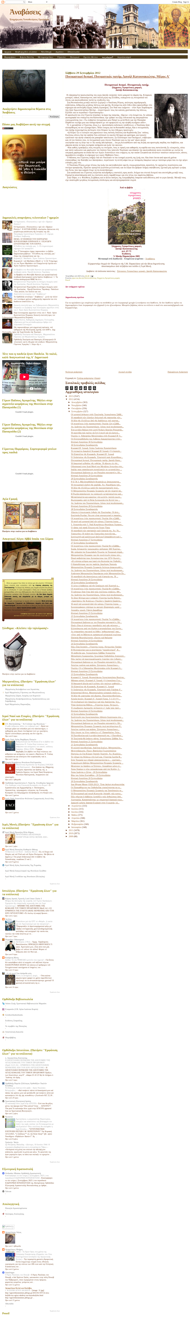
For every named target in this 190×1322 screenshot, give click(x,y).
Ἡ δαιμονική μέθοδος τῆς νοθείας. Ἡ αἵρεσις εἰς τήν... (95, 463)
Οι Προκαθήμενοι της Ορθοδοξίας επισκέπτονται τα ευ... (96, 787)
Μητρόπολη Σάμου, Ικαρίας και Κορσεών (22, 696)
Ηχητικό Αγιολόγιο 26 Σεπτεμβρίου (87, 579)
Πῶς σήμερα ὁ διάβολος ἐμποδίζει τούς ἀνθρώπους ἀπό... (96, 796)
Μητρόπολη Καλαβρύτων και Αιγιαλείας (22, 689)
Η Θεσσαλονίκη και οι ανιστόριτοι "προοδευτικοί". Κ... (95, 650)
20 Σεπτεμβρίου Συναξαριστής (84, 781)
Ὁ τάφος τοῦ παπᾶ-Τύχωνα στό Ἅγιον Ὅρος (90, 527)
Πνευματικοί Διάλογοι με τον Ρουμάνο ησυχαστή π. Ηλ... (96, 472)
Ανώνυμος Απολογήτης (14, 1214)
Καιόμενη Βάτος (12, 958)
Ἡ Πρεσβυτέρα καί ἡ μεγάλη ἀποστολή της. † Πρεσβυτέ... (97, 735)
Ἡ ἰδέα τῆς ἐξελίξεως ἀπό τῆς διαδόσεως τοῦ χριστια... (95, 420)
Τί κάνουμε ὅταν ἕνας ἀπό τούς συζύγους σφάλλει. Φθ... (96, 592)
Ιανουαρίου (76, 827)
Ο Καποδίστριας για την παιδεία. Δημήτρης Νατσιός (94, 564)
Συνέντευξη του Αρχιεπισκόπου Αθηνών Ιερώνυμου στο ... (97, 717)
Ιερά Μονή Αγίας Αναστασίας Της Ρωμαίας (23, 865)
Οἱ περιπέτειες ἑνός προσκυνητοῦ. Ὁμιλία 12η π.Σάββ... (96, 423)
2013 (71, 396)
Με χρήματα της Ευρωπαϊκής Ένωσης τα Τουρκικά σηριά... (97, 552)
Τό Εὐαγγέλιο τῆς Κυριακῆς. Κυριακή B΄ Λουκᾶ (92, 454)
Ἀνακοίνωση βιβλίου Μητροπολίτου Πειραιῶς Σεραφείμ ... (97, 763)
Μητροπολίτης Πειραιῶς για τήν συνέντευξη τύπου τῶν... (96, 555)
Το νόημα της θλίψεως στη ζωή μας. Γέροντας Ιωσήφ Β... (96, 757)
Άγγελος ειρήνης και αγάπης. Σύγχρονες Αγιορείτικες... (95, 665)
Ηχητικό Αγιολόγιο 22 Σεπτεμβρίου (87, 711)
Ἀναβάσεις (25, 12)
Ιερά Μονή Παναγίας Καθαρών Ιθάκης (21, 849)
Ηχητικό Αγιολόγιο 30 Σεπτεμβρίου (87, 442)
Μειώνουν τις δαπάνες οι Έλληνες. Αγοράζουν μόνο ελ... (96, 766)
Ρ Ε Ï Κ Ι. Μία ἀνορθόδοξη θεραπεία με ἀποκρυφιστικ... (96, 482)
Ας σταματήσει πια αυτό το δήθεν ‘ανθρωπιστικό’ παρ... (95, 631)
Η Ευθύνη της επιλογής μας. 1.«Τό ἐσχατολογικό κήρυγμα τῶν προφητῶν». (33, 247)
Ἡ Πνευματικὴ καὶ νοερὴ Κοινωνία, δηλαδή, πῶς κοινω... (96, 793)
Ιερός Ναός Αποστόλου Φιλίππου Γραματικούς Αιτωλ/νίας (29, 798)
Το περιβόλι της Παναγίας (16, 1026)
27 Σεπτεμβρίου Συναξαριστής (84, 543)
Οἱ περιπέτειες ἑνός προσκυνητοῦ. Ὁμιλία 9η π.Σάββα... (96, 546)
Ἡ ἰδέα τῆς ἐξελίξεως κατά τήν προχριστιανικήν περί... (95, 488)
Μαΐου (74, 815)
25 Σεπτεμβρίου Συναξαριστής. (84, 616)
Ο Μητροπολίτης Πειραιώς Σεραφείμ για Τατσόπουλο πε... (97, 790)
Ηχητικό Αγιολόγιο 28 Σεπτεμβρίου (87, 506)
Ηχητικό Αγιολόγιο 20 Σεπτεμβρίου (87, 778)
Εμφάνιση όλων (55, 709)
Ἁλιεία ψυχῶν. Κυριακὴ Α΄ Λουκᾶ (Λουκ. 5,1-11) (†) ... (96, 699)
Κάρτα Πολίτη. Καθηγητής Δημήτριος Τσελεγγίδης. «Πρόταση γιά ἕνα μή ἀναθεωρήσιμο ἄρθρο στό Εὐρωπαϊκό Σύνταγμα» (34, 322)
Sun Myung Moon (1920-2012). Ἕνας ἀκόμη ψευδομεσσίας (97, 784)
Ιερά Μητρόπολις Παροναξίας (17, 704)
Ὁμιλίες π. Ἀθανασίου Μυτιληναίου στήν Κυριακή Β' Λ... (96, 436)
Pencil (67, 280)
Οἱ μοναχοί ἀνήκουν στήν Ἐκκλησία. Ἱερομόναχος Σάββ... (97, 414)
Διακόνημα (9, 1272)
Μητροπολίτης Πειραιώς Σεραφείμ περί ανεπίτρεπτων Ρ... (96, 726)
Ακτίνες (8, 919)
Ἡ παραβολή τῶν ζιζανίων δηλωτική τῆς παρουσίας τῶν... (96, 417)
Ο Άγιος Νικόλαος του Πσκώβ (17, 1275)
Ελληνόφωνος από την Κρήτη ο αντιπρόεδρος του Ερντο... (97, 628)
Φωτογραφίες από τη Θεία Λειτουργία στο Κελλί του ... (95, 500)
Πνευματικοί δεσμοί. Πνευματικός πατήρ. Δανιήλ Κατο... (96, 460)
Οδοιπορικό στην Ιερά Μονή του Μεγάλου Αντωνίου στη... (97, 466)
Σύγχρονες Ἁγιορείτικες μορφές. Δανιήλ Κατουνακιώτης (142, 271)
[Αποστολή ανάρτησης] (91, 276)
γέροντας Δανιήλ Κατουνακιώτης (84, 278)
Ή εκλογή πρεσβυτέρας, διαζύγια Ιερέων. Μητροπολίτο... (96, 748)
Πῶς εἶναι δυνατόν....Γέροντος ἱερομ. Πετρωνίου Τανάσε (96, 647)
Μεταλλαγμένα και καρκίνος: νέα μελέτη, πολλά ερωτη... (96, 497)
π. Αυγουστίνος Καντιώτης (16, 1058)
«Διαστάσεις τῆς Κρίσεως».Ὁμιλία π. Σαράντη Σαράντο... (96, 601)
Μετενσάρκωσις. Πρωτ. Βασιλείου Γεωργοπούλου (93, 751)
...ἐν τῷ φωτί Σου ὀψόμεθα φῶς (18, 973)
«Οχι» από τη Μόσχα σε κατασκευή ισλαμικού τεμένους (96, 634)
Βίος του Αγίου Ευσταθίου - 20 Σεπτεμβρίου (90, 775)
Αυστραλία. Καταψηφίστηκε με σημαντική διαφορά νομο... (97, 800)
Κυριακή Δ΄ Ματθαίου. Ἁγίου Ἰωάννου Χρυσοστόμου (35, 258)
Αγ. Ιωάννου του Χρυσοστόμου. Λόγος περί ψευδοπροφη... (97, 503)
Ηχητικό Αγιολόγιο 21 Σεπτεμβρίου (87, 741)
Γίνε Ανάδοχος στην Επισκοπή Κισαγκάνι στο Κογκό (26, 785)
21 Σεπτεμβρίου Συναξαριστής (84, 744)
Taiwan (8, 1191)
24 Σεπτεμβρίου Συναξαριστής (84, 644)
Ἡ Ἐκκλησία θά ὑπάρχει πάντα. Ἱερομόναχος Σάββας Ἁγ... (97, 738)
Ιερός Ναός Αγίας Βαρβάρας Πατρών (20, 739)
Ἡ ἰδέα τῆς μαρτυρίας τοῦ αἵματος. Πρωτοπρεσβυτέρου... (96, 696)
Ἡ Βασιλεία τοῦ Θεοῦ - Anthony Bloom (21, 852)
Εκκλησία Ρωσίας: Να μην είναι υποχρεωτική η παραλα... (96, 515)
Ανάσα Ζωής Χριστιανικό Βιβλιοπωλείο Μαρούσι (25, 1003)
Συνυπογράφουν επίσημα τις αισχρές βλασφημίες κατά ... (96, 607)
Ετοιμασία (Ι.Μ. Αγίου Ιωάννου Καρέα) (21, 1009)
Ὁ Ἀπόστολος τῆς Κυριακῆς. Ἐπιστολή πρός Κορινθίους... (97, 457)
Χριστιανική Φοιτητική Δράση (18, 1101)
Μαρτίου (75, 821)
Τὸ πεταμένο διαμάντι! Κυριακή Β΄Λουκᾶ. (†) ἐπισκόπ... (96, 451)
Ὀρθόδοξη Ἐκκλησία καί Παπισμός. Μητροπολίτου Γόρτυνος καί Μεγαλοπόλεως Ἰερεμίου (34, 335)
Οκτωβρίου (76, 408)
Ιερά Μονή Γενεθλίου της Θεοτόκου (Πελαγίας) (25, 876)
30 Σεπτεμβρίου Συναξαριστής (84, 445)
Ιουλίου (75, 809)
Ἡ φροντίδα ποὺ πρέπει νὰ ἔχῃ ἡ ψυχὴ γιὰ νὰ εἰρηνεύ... (95, 433)
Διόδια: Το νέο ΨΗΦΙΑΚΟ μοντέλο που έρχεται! (25, 960)
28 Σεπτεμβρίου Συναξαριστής (84, 509)
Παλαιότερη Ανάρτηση (178, 372)
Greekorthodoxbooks (14, 1015)
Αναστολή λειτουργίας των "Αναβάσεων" (30, 294)
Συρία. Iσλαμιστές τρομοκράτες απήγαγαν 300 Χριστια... (96, 549)
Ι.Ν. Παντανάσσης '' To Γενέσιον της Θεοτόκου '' (25, 724)
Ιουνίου (75, 812)
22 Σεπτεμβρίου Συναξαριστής (84, 714)
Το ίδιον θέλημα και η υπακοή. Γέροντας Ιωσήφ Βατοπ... (96, 598)
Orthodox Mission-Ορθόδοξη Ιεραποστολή (23, 1173)
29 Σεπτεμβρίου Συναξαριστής (84, 478)
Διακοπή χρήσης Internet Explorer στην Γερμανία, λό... (95, 803)
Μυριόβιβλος (10, 1037)
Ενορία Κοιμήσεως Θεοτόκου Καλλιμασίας (23, 762)
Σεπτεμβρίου (77, 411)
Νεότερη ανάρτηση (73, 372)
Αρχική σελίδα (125, 372)
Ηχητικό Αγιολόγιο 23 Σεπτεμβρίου (87, 671)
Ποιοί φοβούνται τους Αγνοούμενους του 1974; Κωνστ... (96, 558)
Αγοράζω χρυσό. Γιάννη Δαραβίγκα (86, 610)
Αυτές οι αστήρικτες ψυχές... (28, 976)
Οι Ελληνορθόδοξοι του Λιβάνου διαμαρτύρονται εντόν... (96, 439)
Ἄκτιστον (9, 1117)
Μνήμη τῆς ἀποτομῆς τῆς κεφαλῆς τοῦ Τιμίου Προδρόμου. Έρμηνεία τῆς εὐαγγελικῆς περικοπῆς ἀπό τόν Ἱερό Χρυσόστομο (28, 903)
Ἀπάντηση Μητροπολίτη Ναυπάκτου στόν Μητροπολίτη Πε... (98, 573)
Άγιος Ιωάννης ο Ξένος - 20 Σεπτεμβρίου (89, 772)
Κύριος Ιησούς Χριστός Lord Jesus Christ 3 (23, 898)
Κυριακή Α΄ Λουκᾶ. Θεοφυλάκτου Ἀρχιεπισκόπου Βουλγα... (98, 677)
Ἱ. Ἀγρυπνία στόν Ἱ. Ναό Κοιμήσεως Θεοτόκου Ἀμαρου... (97, 524)
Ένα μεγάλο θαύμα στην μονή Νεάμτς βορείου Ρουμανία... (97, 430)
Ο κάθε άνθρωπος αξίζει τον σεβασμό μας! (22, 726)
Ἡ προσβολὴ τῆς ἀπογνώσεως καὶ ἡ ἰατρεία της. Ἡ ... (94, 576)
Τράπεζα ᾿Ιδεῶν (11, 1142)
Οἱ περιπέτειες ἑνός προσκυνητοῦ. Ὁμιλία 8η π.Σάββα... (96, 589)
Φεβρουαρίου (77, 824)
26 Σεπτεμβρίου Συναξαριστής (84, 582)
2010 (71, 833)
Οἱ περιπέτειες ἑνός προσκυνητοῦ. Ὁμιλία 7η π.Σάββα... (96, 619)
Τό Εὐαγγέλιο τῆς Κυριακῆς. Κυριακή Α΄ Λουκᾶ (92, 686)
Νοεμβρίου (76, 405)
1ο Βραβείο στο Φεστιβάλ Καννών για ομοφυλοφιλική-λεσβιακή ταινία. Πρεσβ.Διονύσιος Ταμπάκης (35, 270)
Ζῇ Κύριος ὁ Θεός (23, 942)
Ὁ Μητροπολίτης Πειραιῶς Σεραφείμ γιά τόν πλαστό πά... (96, 491)
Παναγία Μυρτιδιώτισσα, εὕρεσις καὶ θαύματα (91, 637)
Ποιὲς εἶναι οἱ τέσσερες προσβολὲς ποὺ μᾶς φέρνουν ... (95, 625)
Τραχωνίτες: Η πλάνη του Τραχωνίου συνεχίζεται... (94, 534)
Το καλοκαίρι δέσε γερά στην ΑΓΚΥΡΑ (21, 1103)
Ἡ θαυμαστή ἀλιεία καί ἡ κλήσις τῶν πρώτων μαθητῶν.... (96, 683)
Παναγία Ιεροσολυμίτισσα (16, 1208)
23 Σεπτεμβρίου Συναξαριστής (84, 674)
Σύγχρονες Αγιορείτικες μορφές (108, 278)
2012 (71, 399)
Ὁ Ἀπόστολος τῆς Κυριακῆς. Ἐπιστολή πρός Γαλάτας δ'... (96, 689)
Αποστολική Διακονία (14, 1032)
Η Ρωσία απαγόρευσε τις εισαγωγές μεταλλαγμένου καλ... (97, 494)
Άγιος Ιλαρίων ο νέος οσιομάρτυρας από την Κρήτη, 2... (95, 769)
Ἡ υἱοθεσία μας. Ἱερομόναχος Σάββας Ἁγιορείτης (93, 653)
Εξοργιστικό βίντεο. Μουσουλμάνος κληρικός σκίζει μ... (96, 693)
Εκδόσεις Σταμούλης (13, 1020)
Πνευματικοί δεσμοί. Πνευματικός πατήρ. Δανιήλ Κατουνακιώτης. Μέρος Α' (117, 76)
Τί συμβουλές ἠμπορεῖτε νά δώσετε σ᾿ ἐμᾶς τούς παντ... (96, 708)
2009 (71, 836)
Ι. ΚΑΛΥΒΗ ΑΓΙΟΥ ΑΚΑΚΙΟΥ (18, 1290)
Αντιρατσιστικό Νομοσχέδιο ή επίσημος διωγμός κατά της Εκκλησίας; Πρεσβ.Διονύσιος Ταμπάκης (35, 283)
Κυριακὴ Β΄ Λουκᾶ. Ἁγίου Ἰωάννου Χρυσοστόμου (94, 448)
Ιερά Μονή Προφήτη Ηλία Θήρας (19, 832)
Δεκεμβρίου (77, 402)
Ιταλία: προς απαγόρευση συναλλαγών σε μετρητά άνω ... (96, 469)
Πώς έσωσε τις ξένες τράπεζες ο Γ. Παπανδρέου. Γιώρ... (96, 732)
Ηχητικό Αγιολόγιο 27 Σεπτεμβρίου (87, 540)
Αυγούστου (76, 806)
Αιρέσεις (59, 51)
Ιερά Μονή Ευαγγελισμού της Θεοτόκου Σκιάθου (25, 871)
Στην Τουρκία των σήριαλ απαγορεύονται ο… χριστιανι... (96, 760)
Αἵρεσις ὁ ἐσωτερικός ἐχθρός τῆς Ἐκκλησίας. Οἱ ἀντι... (95, 512)
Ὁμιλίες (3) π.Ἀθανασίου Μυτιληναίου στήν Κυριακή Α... (96, 668)
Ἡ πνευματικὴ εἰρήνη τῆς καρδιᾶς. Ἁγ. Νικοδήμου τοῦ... (96, 485)
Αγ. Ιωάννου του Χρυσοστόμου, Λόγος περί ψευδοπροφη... (97, 427)
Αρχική (7, 51)
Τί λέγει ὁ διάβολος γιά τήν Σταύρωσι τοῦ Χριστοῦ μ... (95, 585)
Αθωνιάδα (9, 1304)
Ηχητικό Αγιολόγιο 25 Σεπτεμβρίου (87, 613)
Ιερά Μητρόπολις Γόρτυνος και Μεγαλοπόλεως (25, 692)
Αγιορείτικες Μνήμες (14, 1249)
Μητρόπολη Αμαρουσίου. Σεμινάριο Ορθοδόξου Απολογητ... (98, 656)
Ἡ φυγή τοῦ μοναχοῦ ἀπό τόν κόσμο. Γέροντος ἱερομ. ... (96, 521)
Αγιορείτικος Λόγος (13, 1232)
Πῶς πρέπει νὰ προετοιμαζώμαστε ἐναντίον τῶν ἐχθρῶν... (96, 659)
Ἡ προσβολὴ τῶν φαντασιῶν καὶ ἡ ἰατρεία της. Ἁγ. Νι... (95, 530)
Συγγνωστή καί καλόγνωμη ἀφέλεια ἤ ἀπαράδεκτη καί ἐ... (96, 537)
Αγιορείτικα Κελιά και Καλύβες (18, 1288)
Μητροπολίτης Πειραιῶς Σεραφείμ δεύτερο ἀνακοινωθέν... (97, 567)
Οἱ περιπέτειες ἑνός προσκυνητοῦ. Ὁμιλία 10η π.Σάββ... (96, 518)
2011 (71, 830)
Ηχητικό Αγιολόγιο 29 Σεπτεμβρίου (87, 475)
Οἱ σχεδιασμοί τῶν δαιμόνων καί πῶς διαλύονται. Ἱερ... (95, 702)
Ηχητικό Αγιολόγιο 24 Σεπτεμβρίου (87, 641)
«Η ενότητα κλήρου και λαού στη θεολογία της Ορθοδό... (96, 561)
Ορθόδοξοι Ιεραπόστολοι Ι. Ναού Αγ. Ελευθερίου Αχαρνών (29, 783)
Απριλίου (75, 818)
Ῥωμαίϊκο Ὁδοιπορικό (14, 939)
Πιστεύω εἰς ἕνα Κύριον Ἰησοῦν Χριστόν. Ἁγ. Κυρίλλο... (96, 754)
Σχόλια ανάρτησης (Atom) (88, 378)
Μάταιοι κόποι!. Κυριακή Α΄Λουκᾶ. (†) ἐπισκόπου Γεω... (96, 680)
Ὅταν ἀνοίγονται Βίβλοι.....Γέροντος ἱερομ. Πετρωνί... (95, 705)
